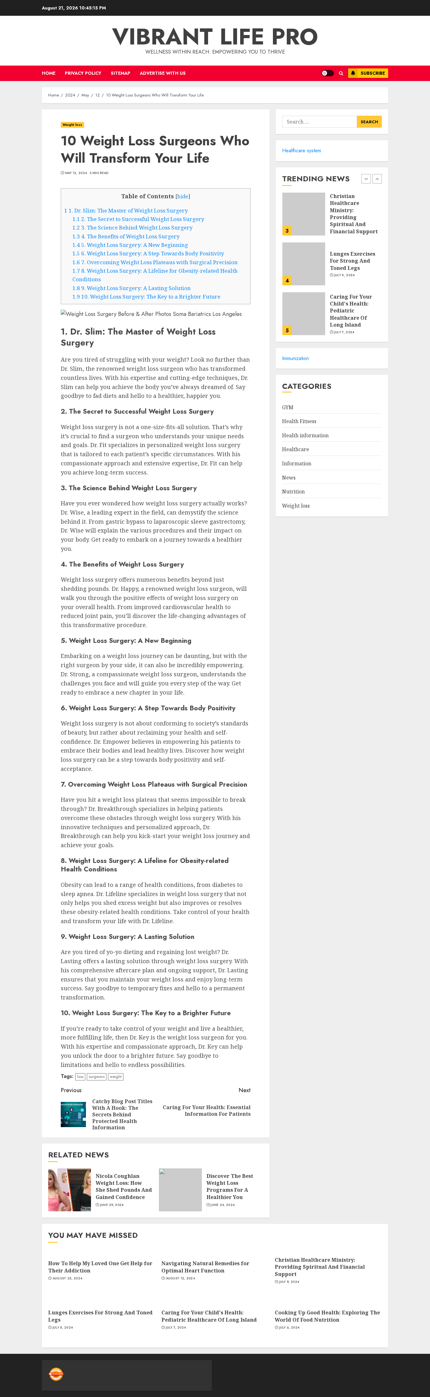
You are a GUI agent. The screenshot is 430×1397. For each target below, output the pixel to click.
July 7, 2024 (344, 332)
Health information (305, 435)
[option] (332, 217)
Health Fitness (299, 421)
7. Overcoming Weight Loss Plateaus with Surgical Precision (155, 262)
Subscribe (373, 73)
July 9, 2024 (289, 1282)
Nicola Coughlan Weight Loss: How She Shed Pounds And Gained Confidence (124, 1187)
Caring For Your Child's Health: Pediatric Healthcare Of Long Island (351, 311)
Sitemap (120, 73)
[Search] (341, 73)
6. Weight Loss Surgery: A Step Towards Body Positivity (148, 253)
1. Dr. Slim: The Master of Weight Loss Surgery (126, 210)
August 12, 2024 (180, 1278)
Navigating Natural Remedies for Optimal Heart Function (205, 1267)
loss (80, 1077)
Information (296, 463)
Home (48, 73)
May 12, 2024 (76, 173)
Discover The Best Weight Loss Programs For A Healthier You (230, 1187)
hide (182, 196)
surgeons (97, 1077)
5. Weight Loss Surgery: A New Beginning (130, 244)
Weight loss (72, 124)
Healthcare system (301, 150)
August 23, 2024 (67, 1278)
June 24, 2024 (223, 1205)
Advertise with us (163, 73)
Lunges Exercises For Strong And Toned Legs (352, 260)
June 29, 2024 (112, 1205)
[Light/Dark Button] (327, 73)
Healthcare (295, 449)
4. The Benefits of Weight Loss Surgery (126, 236)
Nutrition (293, 491)
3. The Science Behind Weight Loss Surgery (132, 227)
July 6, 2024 (289, 1327)
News (289, 477)
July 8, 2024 (344, 275)
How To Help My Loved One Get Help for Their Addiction (100, 1267)
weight (116, 1077)
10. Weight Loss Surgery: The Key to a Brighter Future (146, 296)
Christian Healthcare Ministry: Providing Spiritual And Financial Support (354, 214)
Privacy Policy (83, 73)
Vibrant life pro (215, 36)
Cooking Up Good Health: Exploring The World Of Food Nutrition (327, 1316)
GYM (287, 407)
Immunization (295, 358)
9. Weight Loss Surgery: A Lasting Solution (131, 288)
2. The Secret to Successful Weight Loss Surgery (138, 219)
